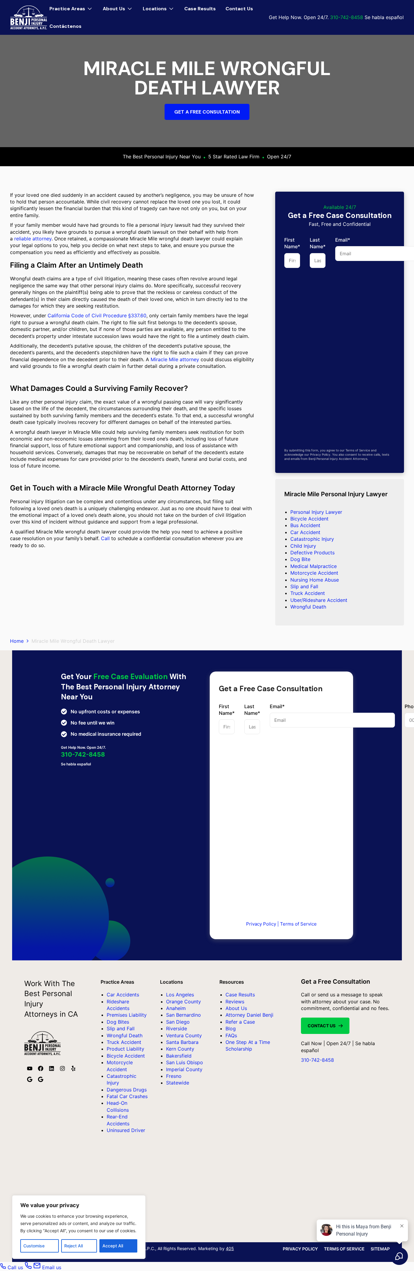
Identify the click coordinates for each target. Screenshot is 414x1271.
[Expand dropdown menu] (89, 8)
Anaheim (176, 1008)
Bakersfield (179, 1056)
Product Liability (125, 1049)
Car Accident (305, 532)
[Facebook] (40, 1068)
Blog (230, 1028)
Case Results (200, 8)
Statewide (177, 1083)
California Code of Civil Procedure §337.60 (97, 315)
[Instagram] (62, 1068)
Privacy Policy (261, 924)
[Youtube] (29, 1068)
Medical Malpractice (313, 566)
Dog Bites (118, 1022)
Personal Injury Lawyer (316, 512)
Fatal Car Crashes (127, 1096)
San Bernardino (183, 1015)
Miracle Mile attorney (175, 359)
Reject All (73, 1245)
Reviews (234, 1002)
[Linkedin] (51, 1068)
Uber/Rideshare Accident (318, 600)
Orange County (183, 1002)
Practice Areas (72, 6)
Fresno (174, 1076)
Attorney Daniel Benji (249, 1015)
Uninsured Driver (126, 1130)
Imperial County (184, 1069)
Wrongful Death (308, 607)
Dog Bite (300, 559)
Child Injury (303, 546)
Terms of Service (298, 924)
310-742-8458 (346, 17)
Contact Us (239, 8)
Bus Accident (305, 525)
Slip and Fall (304, 586)
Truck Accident (307, 593)
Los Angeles (180, 995)
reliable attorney (33, 239)
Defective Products (312, 553)
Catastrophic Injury (312, 539)
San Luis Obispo (184, 1062)
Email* (277, 706)
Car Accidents (123, 995)
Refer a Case (240, 1022)
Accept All (112, 1245)
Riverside (176, 1028)
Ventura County (184, 1035)
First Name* (292, 243)
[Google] (29, 1079)
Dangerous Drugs (127, 1090)
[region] (78, 1227)
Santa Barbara (182, 1042)
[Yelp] (73, 1068)
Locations (160, 6)
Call (105, 538)
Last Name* (318, 243)
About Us (119, 6)
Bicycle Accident (309, 519)
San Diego (178, 1022)
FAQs (231, 1035)
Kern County (180, 1049)
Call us (15, 1267)
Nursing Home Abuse (314, 580)
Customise (34, 1245)
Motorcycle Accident (314, 573)
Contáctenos (65, 26)
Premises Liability (127, 1015)
